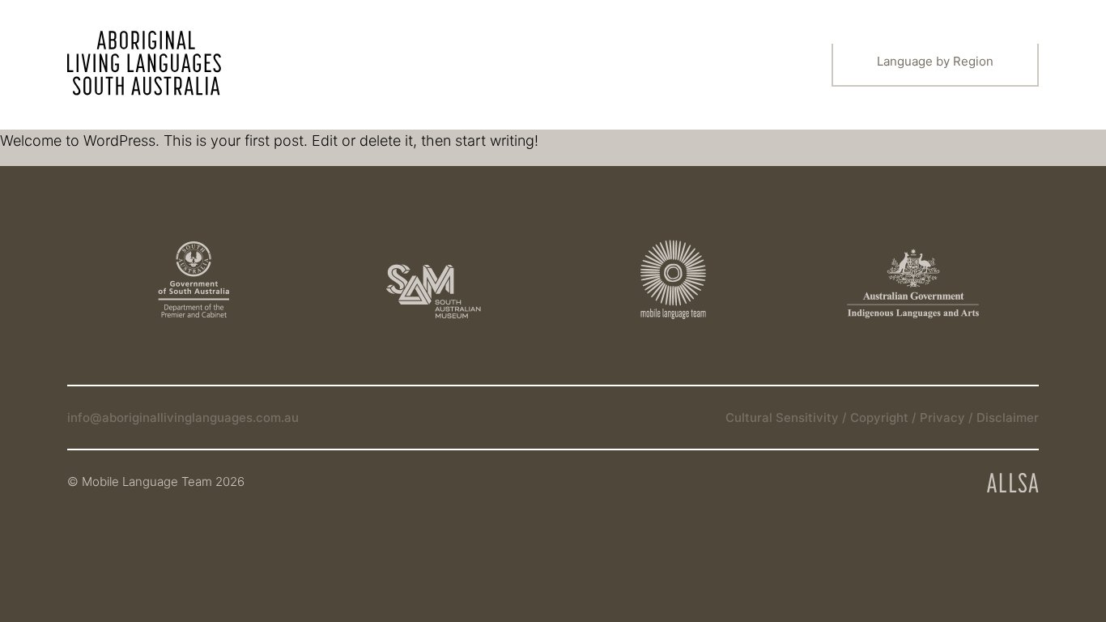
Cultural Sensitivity (783, 417)
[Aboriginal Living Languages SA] (144, 63)
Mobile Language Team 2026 (163, 481)
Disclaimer (1007, 417)
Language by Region (935, 61)
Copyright (881, 417)
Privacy (944, 417)
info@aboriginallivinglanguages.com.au (183, 417)
